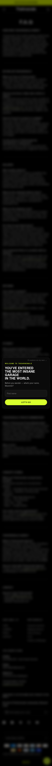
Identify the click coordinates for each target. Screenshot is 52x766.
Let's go (26, 402)
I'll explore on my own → (37, 360)
